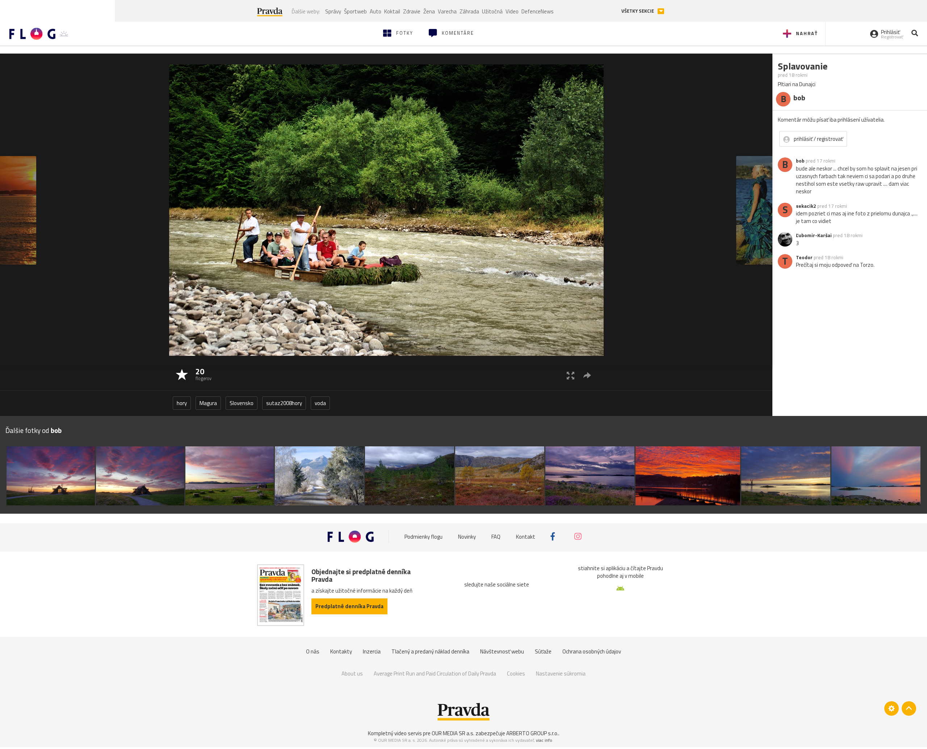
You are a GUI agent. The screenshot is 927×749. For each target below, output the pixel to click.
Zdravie (411, 11)
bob (800, 160)
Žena (429, 11)
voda (320, 403)
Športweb (355, 11)
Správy (333, 11)
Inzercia (372, 651)
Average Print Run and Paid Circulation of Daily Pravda (435, 673)
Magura (208, 403)
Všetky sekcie (638, 11)
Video (512, 11)
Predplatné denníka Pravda (349, 606)
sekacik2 (806, 206)
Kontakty (341, 651)
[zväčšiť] (570, 375)
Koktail (392, 11)
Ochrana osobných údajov (591, 651)
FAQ (495, 536)
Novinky (467, 536)
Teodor (804, 257)
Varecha (447, 11)
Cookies (516, 673)
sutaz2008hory (284, 403)
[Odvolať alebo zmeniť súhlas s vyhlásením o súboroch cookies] (891, 708)
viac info (544, 740)
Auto (375, 11)
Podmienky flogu (423, 536)
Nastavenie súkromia (561, 673)
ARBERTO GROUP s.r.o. (532, 733)
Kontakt (525, 536)
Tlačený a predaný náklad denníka (430, 651)
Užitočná (492, 11)
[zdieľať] (587, 375)
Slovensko (241, 403)
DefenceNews (537, 11)
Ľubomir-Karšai (814, 235)
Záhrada (469, 11)
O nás (312, 651)
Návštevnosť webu (502, 651)
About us (352, 673)
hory (182, 403)
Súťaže (543, 651)
